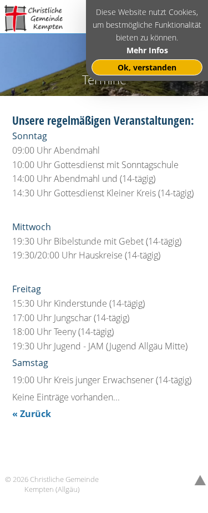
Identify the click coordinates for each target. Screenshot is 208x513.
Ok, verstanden (147, 67)
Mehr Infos (147, 50)
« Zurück (31, 414)
